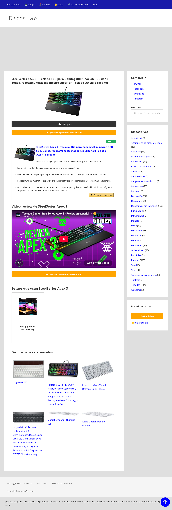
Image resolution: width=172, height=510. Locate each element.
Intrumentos (137, 215)
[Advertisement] (86, 51)
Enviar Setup (147, 316)
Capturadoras (138, 176)
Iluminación (137, 210)
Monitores (136, 235)
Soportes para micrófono (144, 275)
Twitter (137, 83)
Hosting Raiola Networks (19, 483)
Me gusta (67, 124)
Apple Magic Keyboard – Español (94, 423)
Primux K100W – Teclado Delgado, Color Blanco (94, 387)
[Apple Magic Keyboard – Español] (98, 416)
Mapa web (42, 483)
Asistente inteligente (141, 156)
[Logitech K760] (28, 377)
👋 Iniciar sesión (139, 322)
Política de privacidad (62, 483)
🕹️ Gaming (44, 4)
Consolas (135, 191)
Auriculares (137, 161)
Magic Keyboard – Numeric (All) (61, 421)
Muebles (135, 240)
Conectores (137, 186)
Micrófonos (137, 230)
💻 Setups (29, 4)
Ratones (135, 260)
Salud (134, 265)
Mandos (135, 220)
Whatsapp (138, 93)
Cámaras (135, 171)
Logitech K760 (20, 382)
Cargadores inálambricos (143, 181)
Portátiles (136, 255)
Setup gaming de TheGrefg (27, 328)
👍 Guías (58, 4)
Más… (96, 4)
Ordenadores (137, 250)
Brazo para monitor (141, 166)
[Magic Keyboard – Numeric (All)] (63, 414)
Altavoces (136, 151)
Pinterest (138, 98)
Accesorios (136, 137)
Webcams (136, 289)
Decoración (137, 196)
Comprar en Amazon (103, 195)
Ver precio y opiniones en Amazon (64, 132)
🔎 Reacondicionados (78, 4)
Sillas (133, 270)
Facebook (138, 88)
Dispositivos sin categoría (144, 205)
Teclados (135, 284)
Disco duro (136, 200)
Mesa (134, 225)
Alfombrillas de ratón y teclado (146, 142)
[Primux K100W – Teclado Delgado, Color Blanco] (98, 379)
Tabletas (135, 279)
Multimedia (136, 245)
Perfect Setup (13, 4)
